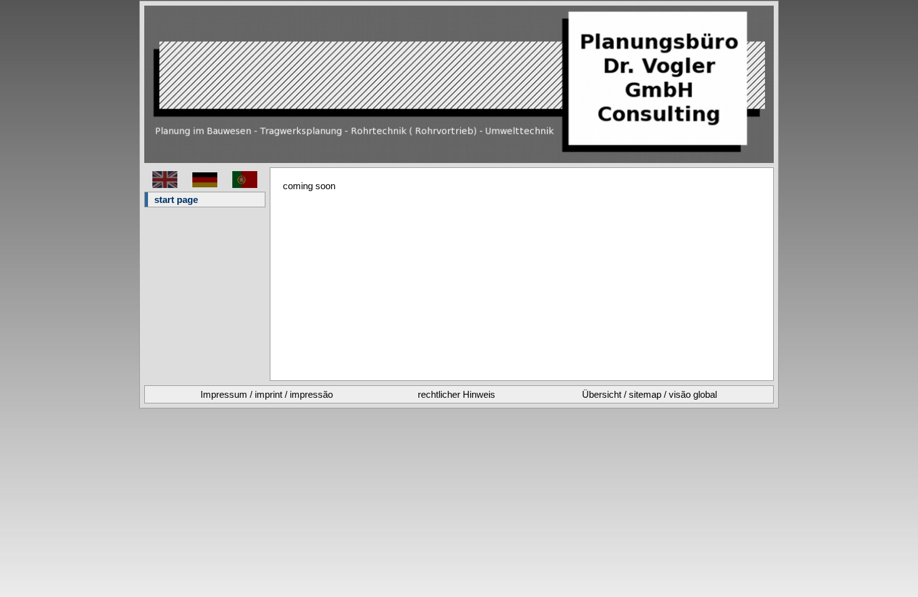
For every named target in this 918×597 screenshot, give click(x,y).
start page (176, 199)
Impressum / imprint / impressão (266, 394)
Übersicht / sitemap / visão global (649, 394)
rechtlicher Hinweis (456, 394)
